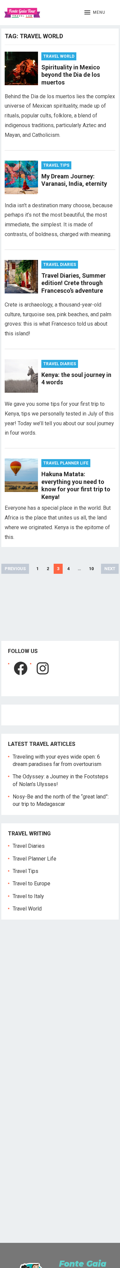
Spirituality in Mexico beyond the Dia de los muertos (70, 75)
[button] (94, 12)
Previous (15, 568)
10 (91, 568)
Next (109, 568)
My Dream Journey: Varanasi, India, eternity (74, 180)
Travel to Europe (31, 883)
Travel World (58, 56)
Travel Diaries (59, 264)
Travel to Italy (28, 896)
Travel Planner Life (65, 463)
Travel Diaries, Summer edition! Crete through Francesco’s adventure (73, 283)
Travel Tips (56, 165)
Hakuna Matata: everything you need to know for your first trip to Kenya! (75, 485)
